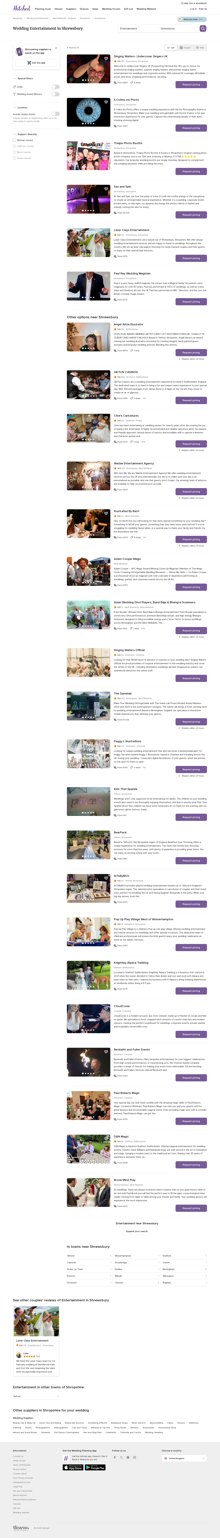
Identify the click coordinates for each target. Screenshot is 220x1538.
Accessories (148, 1427)
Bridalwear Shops (119, 1423)
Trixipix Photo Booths (128, 143)
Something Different (97, 1423)
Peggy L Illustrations (127, 741)
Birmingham (169, 1269)
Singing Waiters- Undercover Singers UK (141, 56)
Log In (193, 8)
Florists (28, 1427)
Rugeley (167, 1282)
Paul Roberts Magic (127, 1093)
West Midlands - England (64, 18)
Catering (17, 1427)
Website (146, 8)
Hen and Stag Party (92, 1432)
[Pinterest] (128, 1457)
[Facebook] (114, 1457)
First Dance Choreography (66, 1432)
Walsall (118, 1275)
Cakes (170, 1423)
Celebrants (111, 1432)
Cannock (71, 1262)
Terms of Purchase (22, 1465)
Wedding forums (111, 8)
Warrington (168, 1275)
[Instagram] (134, 1457)
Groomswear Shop (167, 1427)
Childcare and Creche (130, 1432)
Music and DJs (139, 1423)
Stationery (194, 1423)
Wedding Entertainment (37, 18)
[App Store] (73, 1470)
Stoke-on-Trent (75, 1269)
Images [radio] (187, 47)
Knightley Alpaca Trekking (131, 963)
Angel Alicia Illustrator (129, 324)
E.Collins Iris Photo (126, 100)
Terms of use (19, 1460)
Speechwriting (156, 1423)
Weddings (18, 18)
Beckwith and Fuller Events (132, 1049)
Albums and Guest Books (25, 1432)
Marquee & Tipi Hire (100, 1427)
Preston (71, 1275)
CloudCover (122, 1006)
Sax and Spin (122, 186)
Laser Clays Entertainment (131, 230)
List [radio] (173, 47)
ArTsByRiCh (121, 876)
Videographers (61, 1427)
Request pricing (191, 84)
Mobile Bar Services (74, 1423)
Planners (134, 1427)
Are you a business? (22, 1491)
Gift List (128, 8)
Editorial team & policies (24, 1499)
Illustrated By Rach (126, 511)
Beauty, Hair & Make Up (24, 1423)
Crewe (166, 1262)
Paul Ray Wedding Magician (132, 273)
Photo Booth (120, 1427)
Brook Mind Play (124, 1180)
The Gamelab (123, 693)
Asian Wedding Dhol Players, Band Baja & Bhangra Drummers (154, 602)
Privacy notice (19, 1469)
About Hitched (20, 1495)
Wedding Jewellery (154, 1432)
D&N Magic (121, 1136)
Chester (119, 1282)
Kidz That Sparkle (125, 789)
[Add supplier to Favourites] (106, 59)
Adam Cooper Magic (127, 559)
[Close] (56, 48)
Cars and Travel (79, 1427)
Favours (181, 1423)
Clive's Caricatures (126, 416)
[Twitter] (121, 1457)
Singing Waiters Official (129, 650)
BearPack (120, 832)
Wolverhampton (123, 1255)
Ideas (95, 8)
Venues (58, 8)
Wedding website (21, 1512)
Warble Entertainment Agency (134, 463)
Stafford (167, 1255)
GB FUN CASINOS (126, 372)
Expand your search (137, 1231)
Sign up (203, 8)
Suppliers (71, 8)
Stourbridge (121, 1262)
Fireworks (45, 1432)
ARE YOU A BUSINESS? (195, 3)
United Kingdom (176, 1458)
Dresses (84, 8)
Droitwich (72, 1282)
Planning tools (43, 8)
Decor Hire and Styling (50, 1423)
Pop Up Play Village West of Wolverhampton (143, 919)
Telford (70, 1255)
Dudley (118, 1269)
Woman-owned (25, 140)
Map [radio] (202, 47)
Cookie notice (20, 1473)
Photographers (43, 1427)
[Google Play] (95, 1470)
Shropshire (85, 18)
